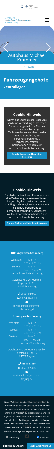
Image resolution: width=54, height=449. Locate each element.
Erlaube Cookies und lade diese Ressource (27, 155)
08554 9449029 (28, 298)
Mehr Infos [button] (44, 431)
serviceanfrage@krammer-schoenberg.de (27, 307)
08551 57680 (28, 363)
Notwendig (14, 437)
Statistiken (44, 437)
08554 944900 (28, 293)
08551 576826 (28, 367)
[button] (50, 47)
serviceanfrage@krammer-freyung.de (27, 377)
